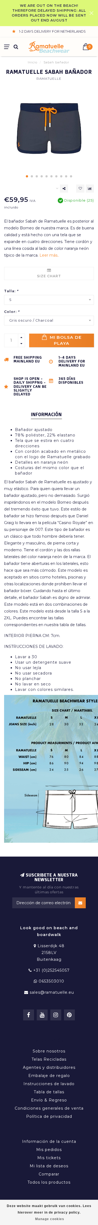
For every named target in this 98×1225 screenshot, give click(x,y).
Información (46, 414)
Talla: (11, 291)
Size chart (49, 276)
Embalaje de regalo (49, 1075)
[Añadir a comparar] (90, 188)
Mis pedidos (49, 1149)
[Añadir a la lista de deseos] (80, 188)
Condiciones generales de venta (49, 1108)
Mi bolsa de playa (65, 340)
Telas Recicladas (49, 1059)
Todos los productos (49, 1182)
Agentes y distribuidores (49, 1067)
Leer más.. (49, 255)
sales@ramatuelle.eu (52, 992)
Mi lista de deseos (49, 1166)
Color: (11, 312)
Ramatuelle (49, 78)
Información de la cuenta (49, 1141)
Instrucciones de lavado (49, 1083)
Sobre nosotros (49, 1051)
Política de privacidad (49, 1116)
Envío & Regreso (49, 1100)
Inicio (32, 62)
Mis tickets (49, 1157)
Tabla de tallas (49, 1091)
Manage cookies (49, 1219)
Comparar (49, 1174)
